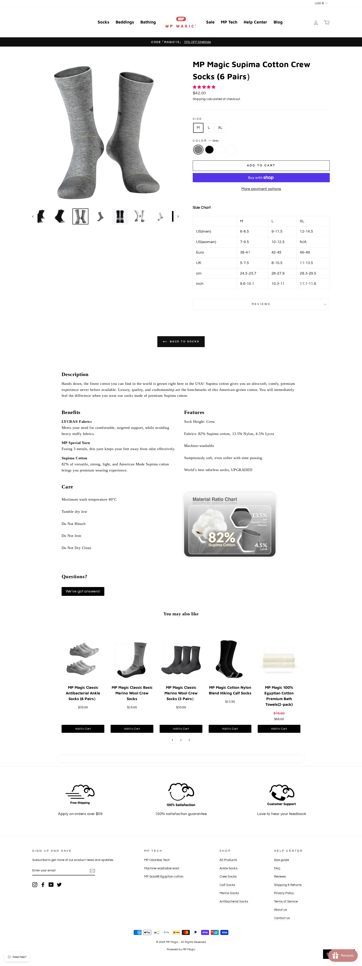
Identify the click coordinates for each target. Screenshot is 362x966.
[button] (204, 87)
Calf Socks (227, 885)
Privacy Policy (284, 893)
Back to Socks (184, 341)
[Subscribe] (92, 871)
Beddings (125, 22)
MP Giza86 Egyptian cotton (164, 876)
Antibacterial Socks (234, 901)
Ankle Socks (228, 868)
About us (280, 909)
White (220, 149)
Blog (278, 22)
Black (209, 149)
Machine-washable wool (161, 868)
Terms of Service (286, 901)
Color (206, 140)
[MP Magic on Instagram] (34, 884)
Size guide (281, 860)
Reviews (280, 876)
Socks (103, 22)
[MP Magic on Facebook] (42, 884)
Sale (210, 22)
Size (197, 118)
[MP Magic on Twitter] (59, 884)
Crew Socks (228, 876)
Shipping (199, 99)
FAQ (277, 868)
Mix (231, 149)
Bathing (148, 22)
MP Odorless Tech (157, 860)
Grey (198, 149)
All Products (228, 860)
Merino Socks (229, 893)
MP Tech (229, 22)
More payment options (261, 189)
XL (220, 128)
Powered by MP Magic (181, 949)
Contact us (282, 918)
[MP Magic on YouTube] (51, 884)
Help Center (255, 22)
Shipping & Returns (288, 885)
